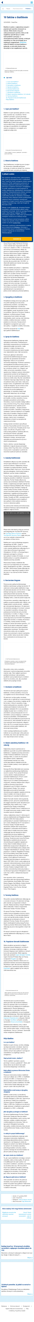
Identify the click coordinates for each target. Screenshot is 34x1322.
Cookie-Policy (17, 222)
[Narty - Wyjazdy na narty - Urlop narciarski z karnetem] (3, 8)
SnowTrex (23, 42)
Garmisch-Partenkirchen (11, 1018)
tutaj (18, 328)
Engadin (13, 959)
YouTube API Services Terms (12, 535)
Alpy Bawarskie (26, 1201)
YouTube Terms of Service (13, 533)
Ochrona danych (7, 232)
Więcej (29, 1257)
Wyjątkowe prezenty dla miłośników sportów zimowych (9, 1214)
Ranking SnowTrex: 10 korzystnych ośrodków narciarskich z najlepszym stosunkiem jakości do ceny (16, 1248)
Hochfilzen (13, 1020)
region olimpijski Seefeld (23, 955)
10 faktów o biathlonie (28, 8)
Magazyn (8, 8)
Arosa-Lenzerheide (16, 1022)
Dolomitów (7, 968)
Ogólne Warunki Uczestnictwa (14, 1308)
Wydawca (17, 227)
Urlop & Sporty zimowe (18, 8)
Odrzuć (18, 213)
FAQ (27, 1308)
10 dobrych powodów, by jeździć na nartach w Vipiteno (15, 1285)
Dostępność (26, 1306)
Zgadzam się (14, 207)
